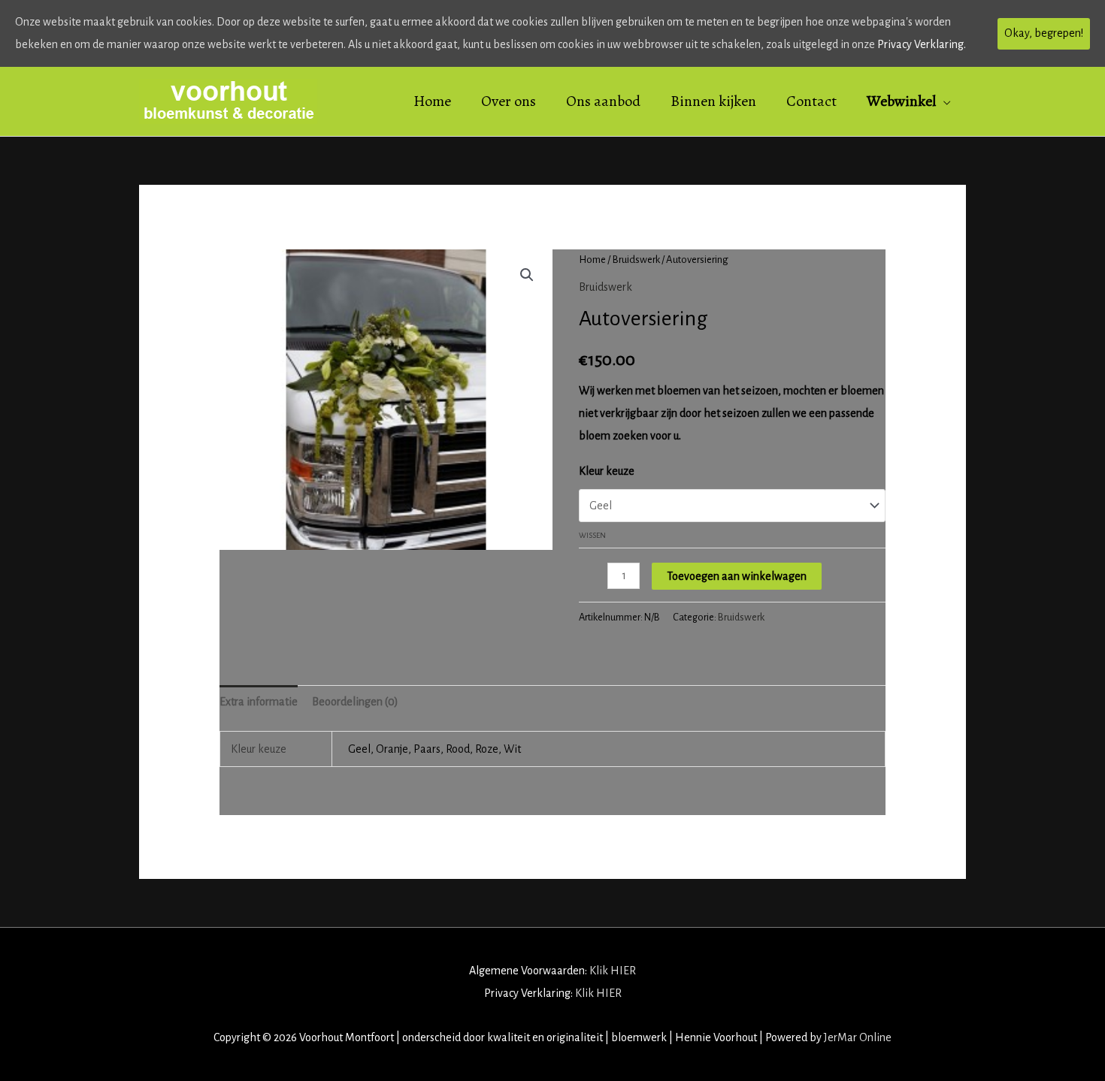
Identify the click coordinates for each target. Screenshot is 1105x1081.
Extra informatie (258, 702)
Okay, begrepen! (1043, 33)
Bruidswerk (636, 259)
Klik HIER (612, 971)
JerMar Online (858, 1037)
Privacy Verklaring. (921, 44)
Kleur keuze (606, 471)
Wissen (592, 535)
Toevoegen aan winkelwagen (737, 576)
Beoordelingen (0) (355, 702)
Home (592, 259)
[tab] (258, 702)
